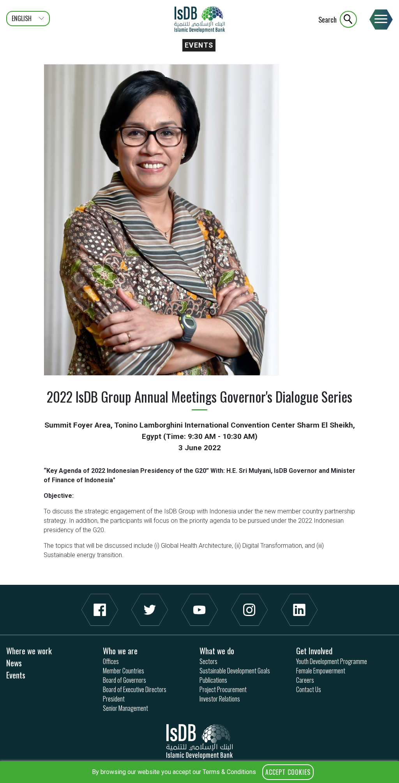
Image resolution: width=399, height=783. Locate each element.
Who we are (120, 651)
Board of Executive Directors (134, 689)
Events (199, 45)
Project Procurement (223, 689)
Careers (305, 680)
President (114, 698)
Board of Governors (124, 680)
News (14, 663)
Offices (111, 661)
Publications (213, 680)
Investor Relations (220, 698)
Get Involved (314, 651)
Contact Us (308, 689)
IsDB (199, 19)
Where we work (29, 651)
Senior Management (125, 708)
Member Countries (123, 670)
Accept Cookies (288, 772)
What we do (217, 651)
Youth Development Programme (331, 661)
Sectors (208, 661)
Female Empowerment (320, 670)
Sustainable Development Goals (235, 670)
